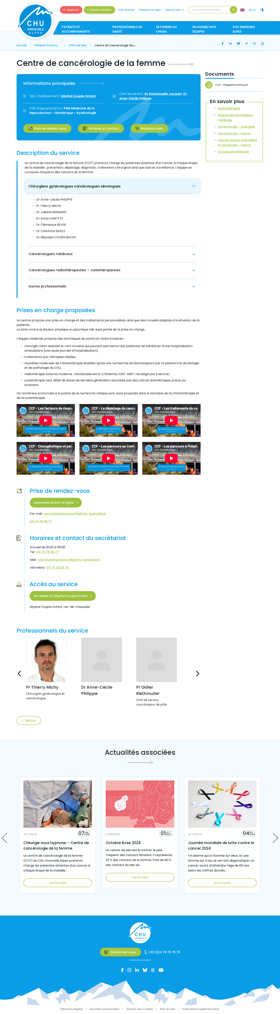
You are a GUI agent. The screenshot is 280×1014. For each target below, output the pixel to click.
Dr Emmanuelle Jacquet (163, 94)
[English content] (242, 10)
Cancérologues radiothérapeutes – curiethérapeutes (74, 270)
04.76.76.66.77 (41, 521)
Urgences (72, 9)
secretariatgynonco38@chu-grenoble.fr (75, 513)
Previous (4, 838)
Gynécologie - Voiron (234, 133)
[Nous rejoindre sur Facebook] (122, 970)
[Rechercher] (233, 10)
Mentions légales (72, 1009)
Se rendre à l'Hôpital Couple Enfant (61, 596)
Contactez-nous (123, 952)
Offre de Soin (77, 45)
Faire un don (172, 10)
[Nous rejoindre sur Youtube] (161, 970)
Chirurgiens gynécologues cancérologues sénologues (75, 186)
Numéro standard (100, 9)
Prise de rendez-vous (50, 128)
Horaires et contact (104, 128)
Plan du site (167, 1009)
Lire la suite (57, 883)
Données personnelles (104, 1009)
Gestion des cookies (139, 1009)
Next (275, 838)
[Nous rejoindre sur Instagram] (129, 970)
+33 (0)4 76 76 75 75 (164, 952)
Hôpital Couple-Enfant (78, 96)
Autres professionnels (47, 286)
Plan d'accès (126, 10)
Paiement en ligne (150, 10)
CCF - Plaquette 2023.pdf (231, 85)
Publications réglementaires (200, 1009)
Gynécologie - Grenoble (236, 127)
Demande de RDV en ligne (54, 502)
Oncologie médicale (233, 152)
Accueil (22, 45)
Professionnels (152, 128)
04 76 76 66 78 (57, 567)
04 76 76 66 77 (48, 552)
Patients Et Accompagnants (47, 45)
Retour (31, 720)
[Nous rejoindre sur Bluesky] (145, 970)
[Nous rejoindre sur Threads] (153, 970)
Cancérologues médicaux (51, 253)
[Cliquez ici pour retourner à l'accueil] (35, 20)
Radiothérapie (229, 108)
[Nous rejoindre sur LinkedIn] (137, 970)
